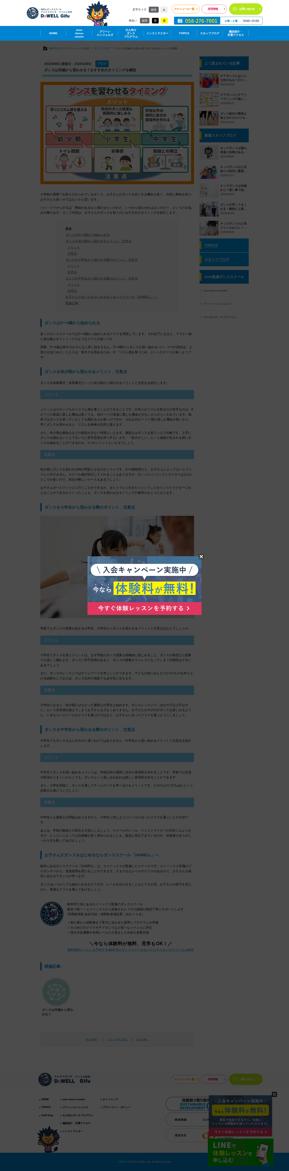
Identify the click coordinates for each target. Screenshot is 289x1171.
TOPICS (184, 33)
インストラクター (157, 33)
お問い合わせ (247, 8)
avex (79, 33)
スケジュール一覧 (184, 8)
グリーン (105, 33)
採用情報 (213, 8)
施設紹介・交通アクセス (235, 33)
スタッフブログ (209, 33)
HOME (53, 33)
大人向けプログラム (131, 33)
